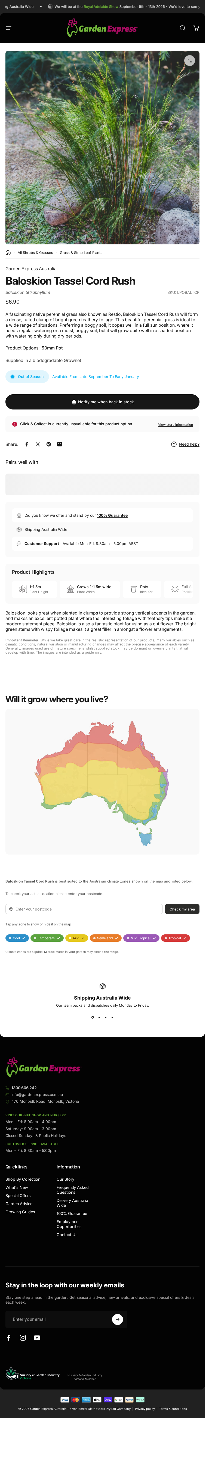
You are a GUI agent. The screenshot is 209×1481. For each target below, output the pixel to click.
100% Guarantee (72, 1213)
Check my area (182, 909)
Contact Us (67, 1234)
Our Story (65, 1179)
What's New (16, 1187)
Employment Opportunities (69, 1224)
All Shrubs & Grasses (35, 252)
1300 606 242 (24, 1087)
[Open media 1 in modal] (189, 60)
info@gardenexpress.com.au (37, 1094)
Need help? (189, 444)
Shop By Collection (22, 1179)
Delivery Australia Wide (72, 1203)
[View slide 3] (106, 1017)
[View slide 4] (112, 1017)
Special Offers (18, 1195)
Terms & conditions (173, 1409)
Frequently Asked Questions (73, 1190)
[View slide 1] (93, 1017)
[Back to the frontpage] (8, 252)
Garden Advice (18, 1203)
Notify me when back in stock (106, 401)
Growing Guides (20, 1211)
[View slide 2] (99, 1017)
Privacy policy (145, 1409)
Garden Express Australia (31, 268)
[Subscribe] (117, 1319)
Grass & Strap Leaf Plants (81, 252)
